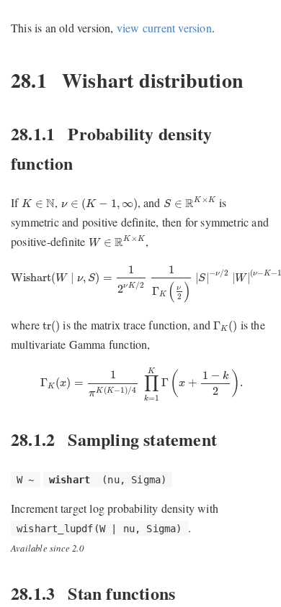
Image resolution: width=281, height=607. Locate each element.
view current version (164, 27)
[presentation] (38, 203)
